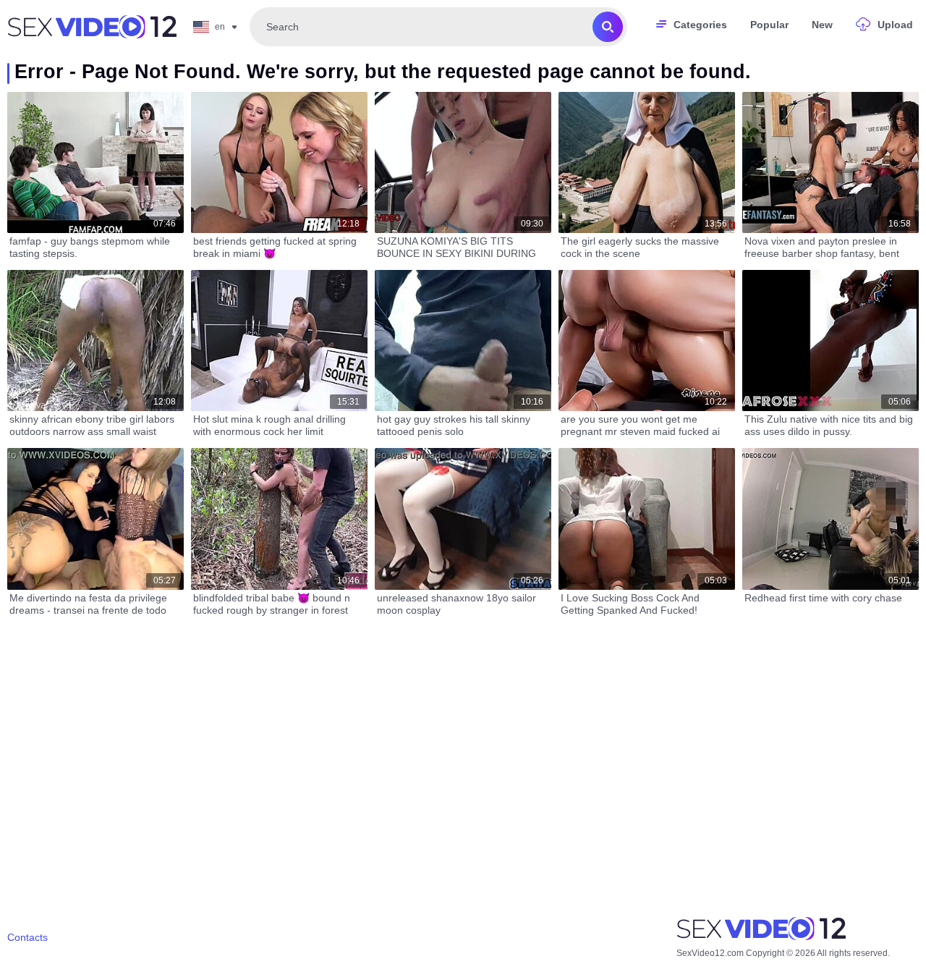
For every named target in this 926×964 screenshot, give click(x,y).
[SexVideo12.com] (92, 26)
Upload (895, 24)
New (822, 24)
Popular (769, 24)
